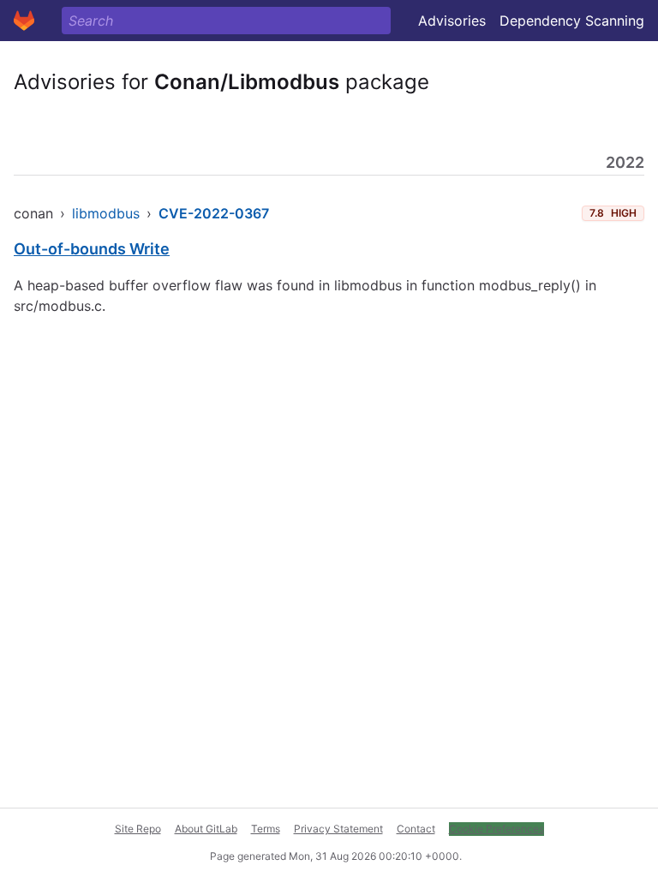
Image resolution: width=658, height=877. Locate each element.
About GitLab (206, 828)
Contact (416, 828)
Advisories (452, 20)
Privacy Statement (338, 828)
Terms (265, 828)
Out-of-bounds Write (92, 249)
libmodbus (106, 213)
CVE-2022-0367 (214, 213)
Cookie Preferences (496, 828)
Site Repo (138, 828)
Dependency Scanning (571, 20)
